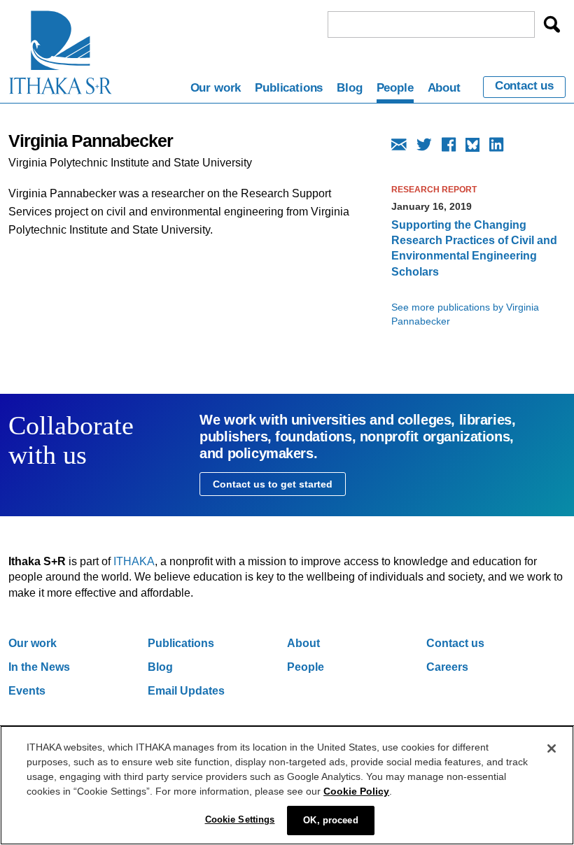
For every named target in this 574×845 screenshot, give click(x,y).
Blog (349, 87)
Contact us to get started (272, 484)
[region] (287, 785)
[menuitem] (216, 90)
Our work (215, 87)
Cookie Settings (240, 819)
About (444, 87)
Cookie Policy (356, 791)
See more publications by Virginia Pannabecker (465, 314)
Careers (447, 667)
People (395, 87)
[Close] (551, 748)
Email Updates (186, 691)
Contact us (524, 86)
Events (27, 691)
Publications (289, 87)
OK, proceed (330, 820)
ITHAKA (134, 561)
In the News (39, 667)
